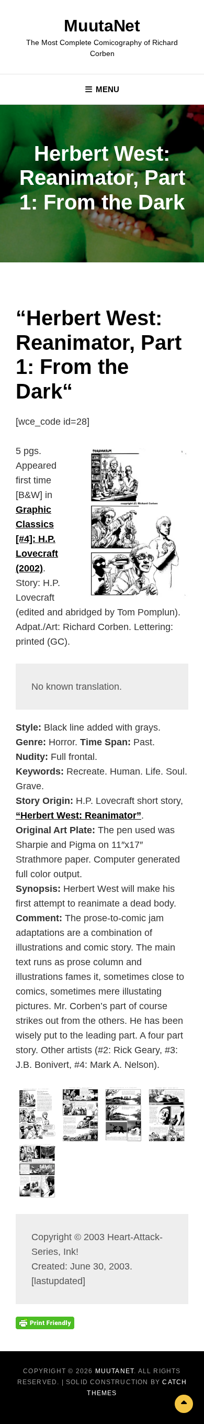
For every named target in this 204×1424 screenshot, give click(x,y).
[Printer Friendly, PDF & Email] (45, 1322)
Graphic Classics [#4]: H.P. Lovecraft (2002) (37, 538)
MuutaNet (102, 25)
